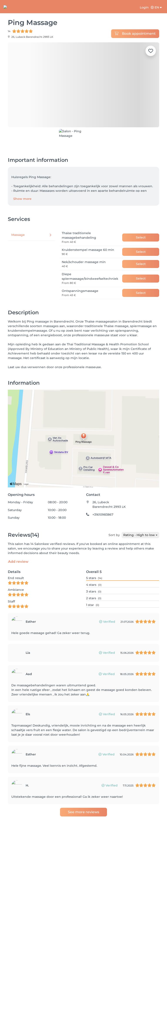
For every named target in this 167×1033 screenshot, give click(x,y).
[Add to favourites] (150, 51)
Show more (22, 190)
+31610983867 (102, 506)
